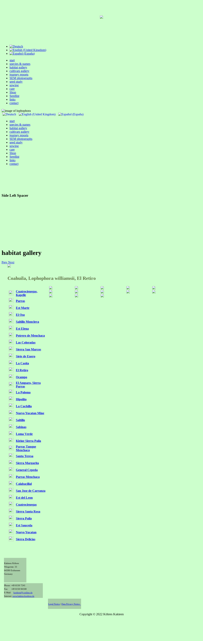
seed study (16, 81)
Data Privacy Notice (71, 604)
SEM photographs (21, 78)
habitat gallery (18, 67)
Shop (13, 92)
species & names (20, 64)
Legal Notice (54, 604)
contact (14, 103)
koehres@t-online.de (23, 593)
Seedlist (14, 96)
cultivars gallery (19, 71)
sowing (14, 85)
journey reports (19, 74)
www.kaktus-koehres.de (23, 596)
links (12, 99)
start (12, 60)
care (12, 88)
